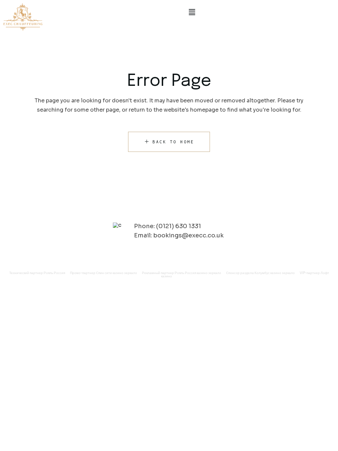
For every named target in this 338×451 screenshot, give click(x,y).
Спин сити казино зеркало (116, 273)
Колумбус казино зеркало (274, 273)
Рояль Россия (54, 273)
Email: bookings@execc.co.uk (179, 235)
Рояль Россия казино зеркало (198, 273)
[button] (191, 12)
